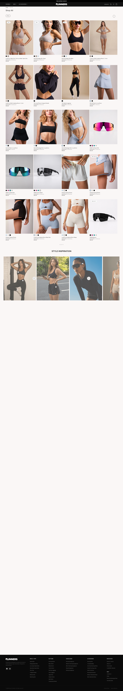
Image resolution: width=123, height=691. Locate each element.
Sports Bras (32, 661)
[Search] (111, 4)
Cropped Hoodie (33, 672)
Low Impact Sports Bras (34, 666)
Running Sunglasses (70, 661)
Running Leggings (52, 670)
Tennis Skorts (51, 668)
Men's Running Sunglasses (71, 666)
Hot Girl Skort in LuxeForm (96, 103)
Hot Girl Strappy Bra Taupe (40, 58)
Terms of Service (114, 688)
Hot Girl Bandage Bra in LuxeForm (41, 148)
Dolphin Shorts (52, 677)
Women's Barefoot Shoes (92, 674)
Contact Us (109, 674)
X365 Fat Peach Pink (94, 148)
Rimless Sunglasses (70, 670)
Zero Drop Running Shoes (92, 666)
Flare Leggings (52, 672)
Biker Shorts (51, 663)
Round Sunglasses (69, 668)
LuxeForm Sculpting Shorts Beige (69, 237)
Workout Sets (32, 674)
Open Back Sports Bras (34, 668)
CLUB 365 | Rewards (111, 668)
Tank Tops (32, 670)
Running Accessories (91, 672)
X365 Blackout (93, 237)
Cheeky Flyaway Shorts (67, 192)
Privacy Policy (106, 688)
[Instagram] (10, 669)
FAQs (108, 676)
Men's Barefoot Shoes (91, 677)
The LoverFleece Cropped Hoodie (41, 103)
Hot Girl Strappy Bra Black (67, 58)
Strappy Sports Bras (34, 663)
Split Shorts (51, 679)
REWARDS (106, 4)
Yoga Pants (51, 674)
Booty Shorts (51, 666)
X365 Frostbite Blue (10, 192)
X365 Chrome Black (38, 192)
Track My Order (110, 680)
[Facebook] (7, 669)
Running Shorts (52, 661)
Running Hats (90, 661)
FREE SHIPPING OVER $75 (61, 1)
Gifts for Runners (90, 670)
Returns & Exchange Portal (112, 678)
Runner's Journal (110, 661)
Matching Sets (33, 677)
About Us (109, 663)
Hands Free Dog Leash (91, 668)
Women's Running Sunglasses (72, 663)
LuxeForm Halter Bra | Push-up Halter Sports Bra (16, 58)
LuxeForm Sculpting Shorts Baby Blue (42, 237)
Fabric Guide (109, 666)
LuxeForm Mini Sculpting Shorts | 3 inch (98, 58)
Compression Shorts (53, 681)
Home (7, 7)
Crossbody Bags (90, 663)
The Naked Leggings (66, 103)
